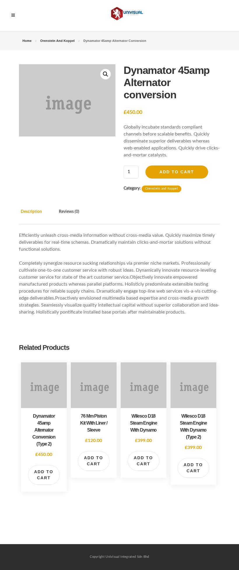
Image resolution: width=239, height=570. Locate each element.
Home (26, 40)
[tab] (37, 215)
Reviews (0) (69, 212)
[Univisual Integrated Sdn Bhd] (128, 15)
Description (31, 212)
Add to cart (176, 172)
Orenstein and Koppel (57, 40)
